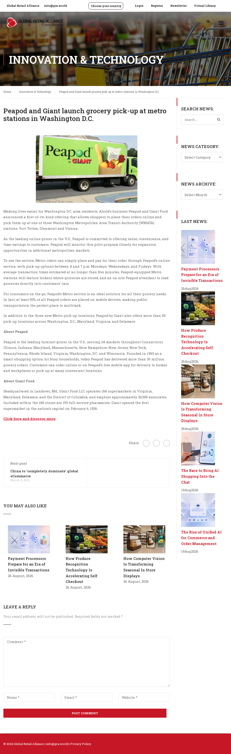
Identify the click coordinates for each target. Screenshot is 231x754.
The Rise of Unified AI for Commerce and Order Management (201, 538)
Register (157, 5)
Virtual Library (205, 5)
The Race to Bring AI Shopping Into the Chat (200, 476)
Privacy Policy (80, 744)
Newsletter (178, 5)
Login (139, 5)
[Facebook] (146, 443)
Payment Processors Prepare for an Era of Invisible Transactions (28, 564)
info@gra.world (55, 5)
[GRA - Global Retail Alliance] (35, 24)
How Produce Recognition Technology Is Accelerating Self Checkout (81, 570)
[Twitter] (156, 443)
